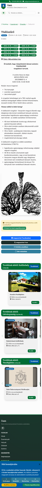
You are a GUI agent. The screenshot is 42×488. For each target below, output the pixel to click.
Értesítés (23, 24)
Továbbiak (34, 266)
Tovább (34, 302)
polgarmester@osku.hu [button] (32, 1)
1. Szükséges (6, 480)
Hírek (3, 436)
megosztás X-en (22, 242)
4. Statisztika (35, 480)
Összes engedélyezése (32, 485)
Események (14, 24)
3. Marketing (25, 480)
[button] (39, 336)
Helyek (3, 442)
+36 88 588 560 (16, 1)
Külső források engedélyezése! (15, 228)
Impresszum (5, 457)
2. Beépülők (16, 480)
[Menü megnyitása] (39, 13)
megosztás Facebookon (22, 238)
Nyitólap (5, 24)
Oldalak (4, 446)
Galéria (3, 449)
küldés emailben (22, 247)
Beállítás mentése (10, 485)
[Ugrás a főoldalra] (3, 6)
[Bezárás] (39, 464)
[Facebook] (3, 13)
